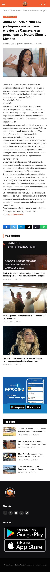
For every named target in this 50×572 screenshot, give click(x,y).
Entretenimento (10, 17)
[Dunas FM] (25, 4)
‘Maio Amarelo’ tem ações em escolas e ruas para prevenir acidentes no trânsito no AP (30, 456)
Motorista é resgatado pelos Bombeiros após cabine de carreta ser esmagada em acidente (32, 443)
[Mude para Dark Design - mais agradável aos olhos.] (44, 4)
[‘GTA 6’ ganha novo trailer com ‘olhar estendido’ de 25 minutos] (25, 298)
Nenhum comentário (26, 44)
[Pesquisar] (40, 3)
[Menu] (3, 3)
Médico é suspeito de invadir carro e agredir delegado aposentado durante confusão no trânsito (32, 431)
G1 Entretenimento (15, 214)
